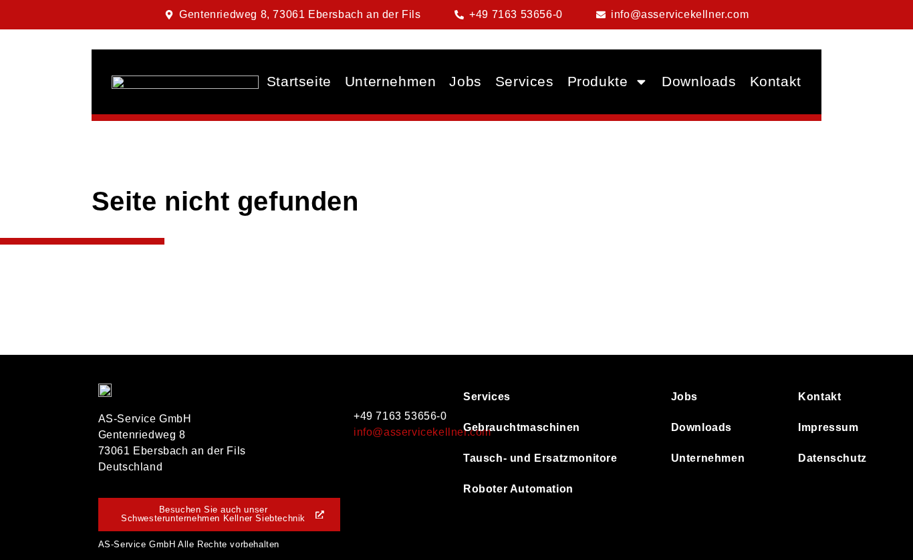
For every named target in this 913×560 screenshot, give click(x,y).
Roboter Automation (518, 489)
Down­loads (699, 81)
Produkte (597, 81)
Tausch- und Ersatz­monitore (540, 458)
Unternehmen (390, 81)
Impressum (806, 427)
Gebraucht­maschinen (521, 427)
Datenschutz (806, 458)
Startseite (299, 81)
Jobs (465, 81)
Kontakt (775, 81)
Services (524, 81)
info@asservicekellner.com (422, 432)
